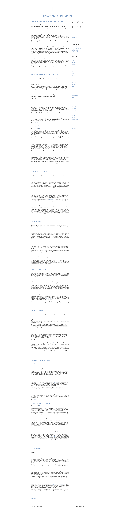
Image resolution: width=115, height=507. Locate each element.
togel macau (74, 128)
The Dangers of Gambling (39, 171)
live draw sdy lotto (75, 126)
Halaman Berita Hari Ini (57, 16)
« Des (72, 32)
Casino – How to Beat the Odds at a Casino (44, 74)
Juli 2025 (73, 38)
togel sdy (73, 112)
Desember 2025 (74, 37)
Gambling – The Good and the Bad (42, 403)
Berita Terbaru (36, 122)
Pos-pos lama (33, 498)
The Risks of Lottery (37, 126)
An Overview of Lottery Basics (40, 361)
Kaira (37, 506)
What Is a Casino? (37, 311)
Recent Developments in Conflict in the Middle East (47, 22)
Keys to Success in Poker (39, 269)
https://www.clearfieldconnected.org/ (58, 484)
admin (42, 24)
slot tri (73, 73)
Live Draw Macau (74, 58)
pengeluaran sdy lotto (75, 123)
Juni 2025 (73, 39)
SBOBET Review (36, 221)
